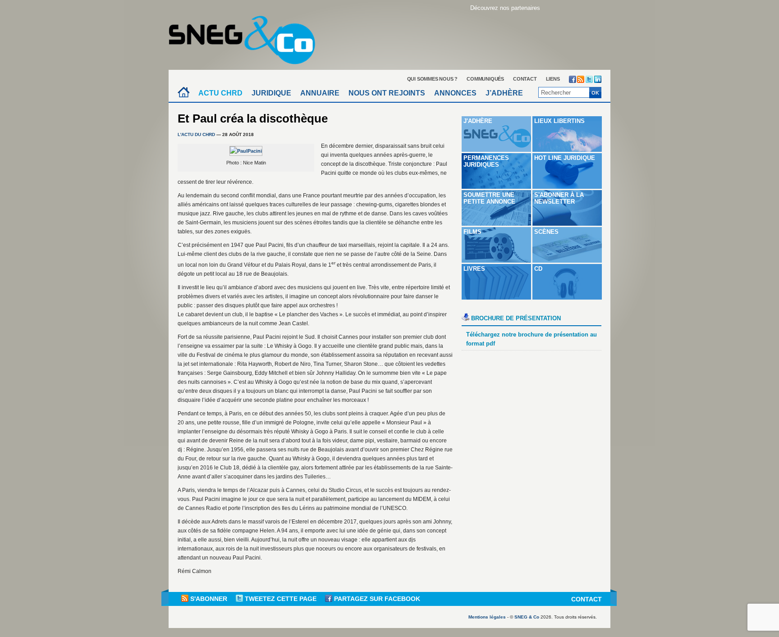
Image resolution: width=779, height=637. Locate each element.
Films (472, 231)
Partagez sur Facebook (376, 598)
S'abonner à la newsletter (559, 198)
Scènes (546, 231)
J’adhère (504, 93)
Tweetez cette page (280, 598)
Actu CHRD (220, 93)
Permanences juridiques (486, 161)
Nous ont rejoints (386, 93)
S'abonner (208, 598)
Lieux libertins (559, 121)
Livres (474, 268)
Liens (553, 79)
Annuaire (319, 93)
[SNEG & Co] (247, 37)
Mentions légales (487, 616)
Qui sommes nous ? (432, 79)
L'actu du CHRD (196, 134)
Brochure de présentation (516, 318)
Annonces (455, 93)
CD (538, 268)
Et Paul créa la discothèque (253, 118)
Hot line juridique (564, 158)
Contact (525, 79)
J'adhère (477, 121)
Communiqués (485, 79)
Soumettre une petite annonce (489, 198)
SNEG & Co (526, 616)
